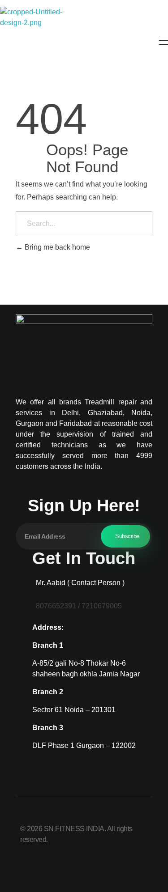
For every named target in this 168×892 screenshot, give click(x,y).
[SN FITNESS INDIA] (33, 40)
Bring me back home (56, 247)
